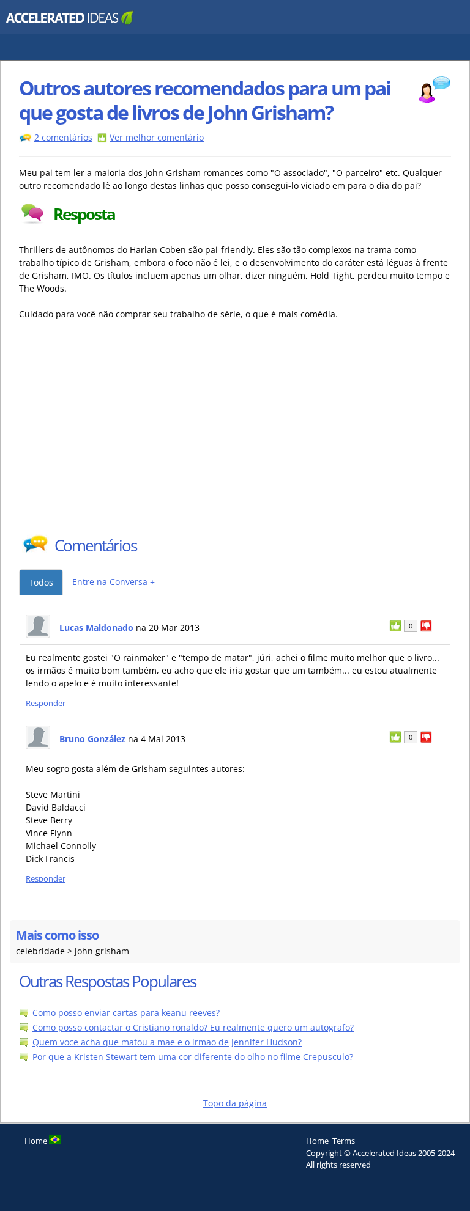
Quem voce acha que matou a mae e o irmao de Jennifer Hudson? (167, 1042)
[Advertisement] (126, 425)
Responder (45, 703)
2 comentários (63, 137)
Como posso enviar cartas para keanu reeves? (126, 1012)
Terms (343, 1140)
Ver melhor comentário (157, 137)
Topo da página (235, 1103)
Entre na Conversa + (113, 581)
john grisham (102, 951)
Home (317, 1140)
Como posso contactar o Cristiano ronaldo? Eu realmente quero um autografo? (193, 1027)
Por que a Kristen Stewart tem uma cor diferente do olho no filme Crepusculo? (192, 1056)
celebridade (40, 951)
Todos (41, 582)
